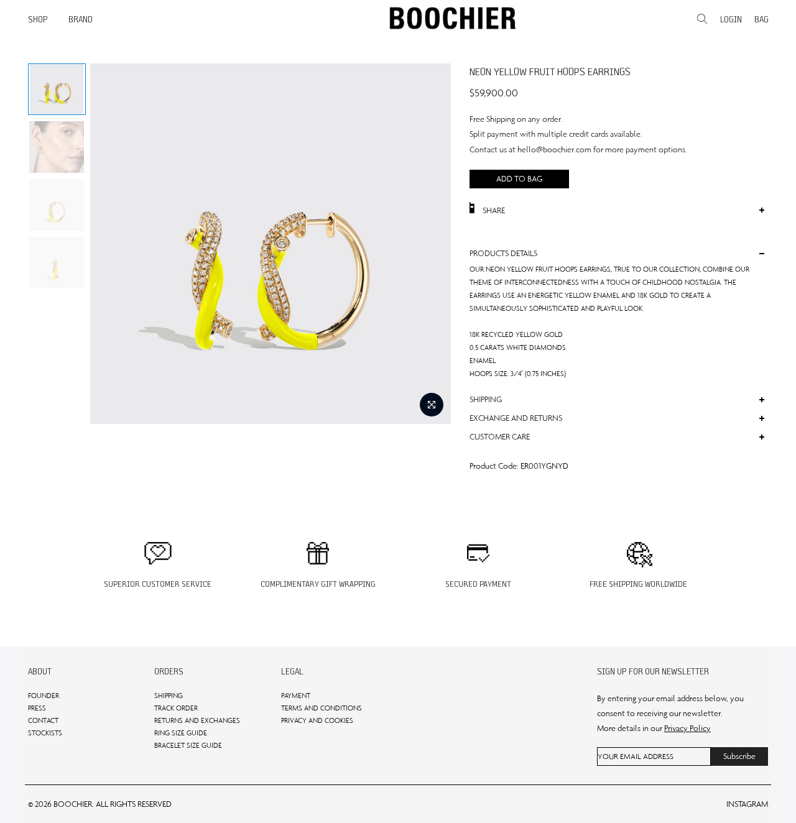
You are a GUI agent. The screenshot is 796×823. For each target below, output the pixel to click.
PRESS (37, 708)
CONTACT (43, 720)
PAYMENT (295, 695)
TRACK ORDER (176, 708)
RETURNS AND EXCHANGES (197, 720)
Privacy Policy (687, 728)
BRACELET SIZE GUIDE (188, 745)
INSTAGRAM (747, 804)
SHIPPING (168, 695)
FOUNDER (43, 695)
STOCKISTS (45, 733)
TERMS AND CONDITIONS (321, 708)
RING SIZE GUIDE (180, 733)
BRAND (80, 19)
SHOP (38, 19)
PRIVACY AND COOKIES (317, 720)
